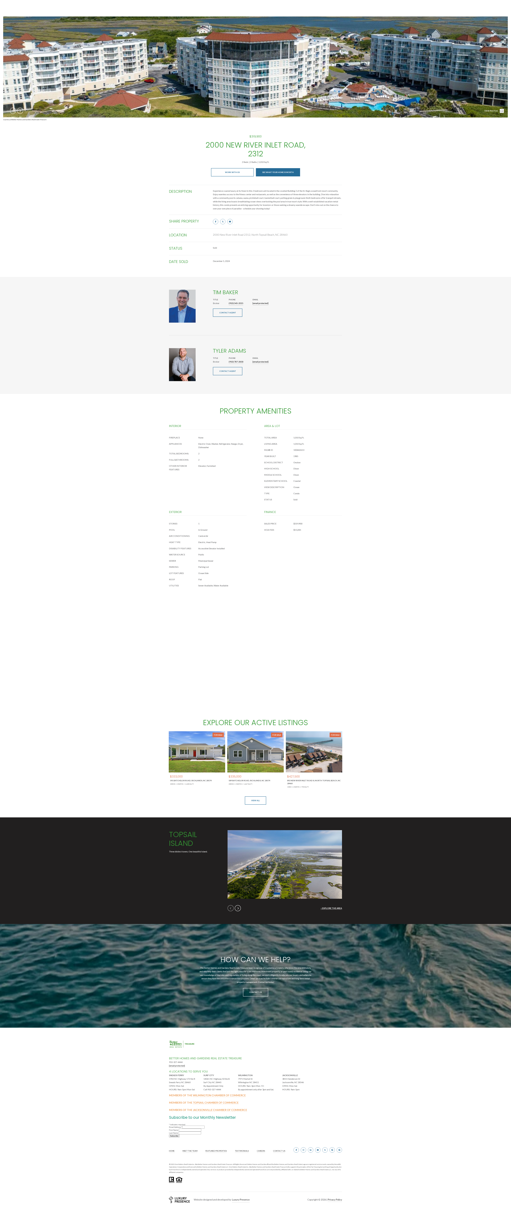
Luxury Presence (241, 1199)
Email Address (175, 1127)
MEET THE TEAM (190, 1151)
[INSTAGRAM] (303, 1150)
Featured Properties (216, 1151)
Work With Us (232, 172)
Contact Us (255, 992)
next (20, 111)
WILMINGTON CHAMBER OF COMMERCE (219, 1095)
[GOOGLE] (332, 1150)
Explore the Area (332, 908)
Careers (261, 1151)
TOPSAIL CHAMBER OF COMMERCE (216, 1102)
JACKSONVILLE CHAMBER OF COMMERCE (220, 1109)
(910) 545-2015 (236, 303)
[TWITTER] (325, 1150)
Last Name (174, 1133)
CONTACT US (279, 1151)
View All (255, 800)
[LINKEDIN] (310, 1150)
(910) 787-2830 (236, 361)
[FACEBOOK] (296, 1150)
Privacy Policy (335, 1199)
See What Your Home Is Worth (278, 172)
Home (172, 1151)
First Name (174, 1130)
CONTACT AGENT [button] (227, 312)
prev (13, 111)
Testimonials (242, 1151)
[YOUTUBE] (317, 1150)
